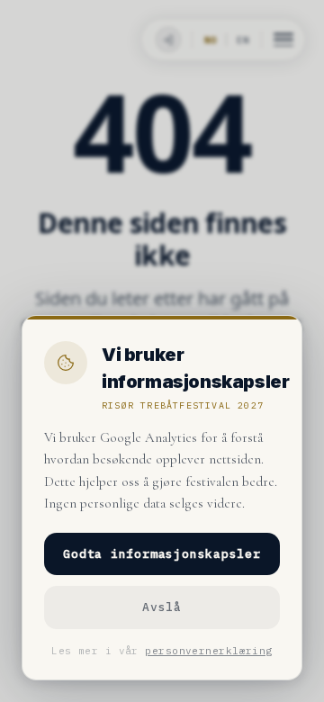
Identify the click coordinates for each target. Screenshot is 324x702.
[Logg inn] (166, 39)
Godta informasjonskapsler (162, 554)
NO (210, 40)
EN (243, 40)
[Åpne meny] (283, 39)
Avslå (162, 607)
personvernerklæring (208, 650)
